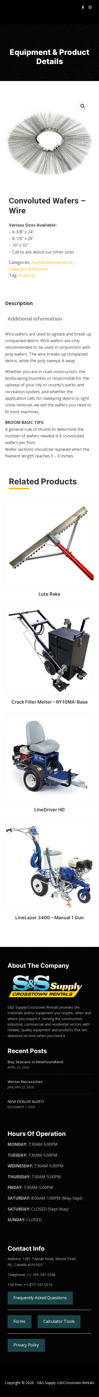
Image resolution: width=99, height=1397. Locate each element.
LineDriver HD (49, 809)
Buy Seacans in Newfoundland (35, 1061)
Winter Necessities (25, 1081)
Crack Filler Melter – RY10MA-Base (49, 702)
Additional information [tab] (35, 318)
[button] (83, 106)
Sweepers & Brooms (28, 269)
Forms (19, 1321)
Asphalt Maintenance (51, 262)
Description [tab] (19, 303)
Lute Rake (49, 594)
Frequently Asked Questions (40, 1297)
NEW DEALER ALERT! (26, 1101)
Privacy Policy (26, 1345)
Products (26, 275)
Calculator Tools (59, 1321)
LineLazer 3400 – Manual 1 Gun (49, 917)
